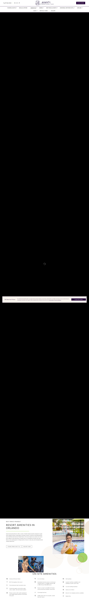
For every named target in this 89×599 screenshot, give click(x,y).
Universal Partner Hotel (67, 7)
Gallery (53, 10)
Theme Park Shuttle (14, 546)
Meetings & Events (51, 7)
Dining (41, 7)
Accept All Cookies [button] (79, 299)
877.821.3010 (8, 3)
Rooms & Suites (12, 7)
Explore (79, 7)
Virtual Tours (44, 10)
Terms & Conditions (57, 300)
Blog (35, 10)
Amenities (33, 7)
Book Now (80, 3)
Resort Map (27, 546)
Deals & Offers (23, 7)
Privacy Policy (51, 300)
